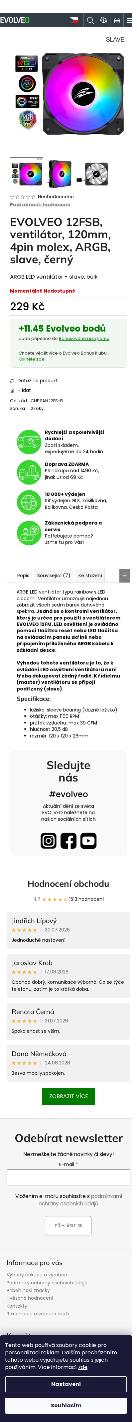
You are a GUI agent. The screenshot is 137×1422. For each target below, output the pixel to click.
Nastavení (66, 1384)
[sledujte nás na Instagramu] (48, 840)
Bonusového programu (84, 338)
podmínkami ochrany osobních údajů (80, 1200)
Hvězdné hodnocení (30, 1298)
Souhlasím (66, 1405)
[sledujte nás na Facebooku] (68, 840)
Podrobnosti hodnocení (40, 205)
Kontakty (17, 1306)
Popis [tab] (23, 575)
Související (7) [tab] (53, 575)
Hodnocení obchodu (68, 883)
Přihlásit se (68, 1225)
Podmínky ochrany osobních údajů (47, 1282)
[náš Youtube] (88, 840)
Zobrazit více (68, 1096)
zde (82, 1367)
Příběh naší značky (28, 1290)
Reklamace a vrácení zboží (38, 1313)
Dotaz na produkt (38, 380)
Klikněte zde (32, 359)
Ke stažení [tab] (90, 575)
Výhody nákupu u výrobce (37, 1274)
